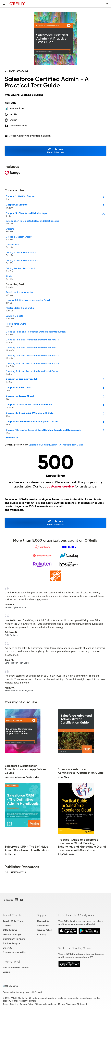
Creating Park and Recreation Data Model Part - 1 (32, 341)
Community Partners (14, 938)
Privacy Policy (44, 929)
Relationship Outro (16, 325)
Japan (6, 971)
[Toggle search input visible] (107, 3)
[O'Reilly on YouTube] (21, 899)
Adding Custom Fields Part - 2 (22, 262)
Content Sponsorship (14, 952)
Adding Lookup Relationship (21, 269)
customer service (60, 486)
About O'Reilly (12, 915)
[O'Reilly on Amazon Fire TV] (69, 966)
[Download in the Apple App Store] (67, 933)
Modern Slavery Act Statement (72, 1004)
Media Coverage (12, 934)
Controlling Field (15, 285)
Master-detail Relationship (20, 309)
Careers (7, 925)
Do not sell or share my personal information (23, 992)
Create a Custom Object (19, 238)
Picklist (9, 277)
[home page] (17, 3)
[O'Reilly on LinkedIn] (16, 899)
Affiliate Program (12, 943)
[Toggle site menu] (3, 3)
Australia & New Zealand (16, 967)
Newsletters (43, 925)
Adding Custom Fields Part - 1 (21, 254)
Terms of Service (10, 1004)
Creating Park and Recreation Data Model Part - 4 (32, 365)
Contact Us (43, 920)
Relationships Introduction (20, 293)
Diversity (7, 947)
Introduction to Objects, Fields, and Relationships (32, 222)
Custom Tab (12, 246)
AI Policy (41, 934)
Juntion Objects (14, 317)
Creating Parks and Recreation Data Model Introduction (36, 333)
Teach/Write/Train (13, 920)
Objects (10, 230)
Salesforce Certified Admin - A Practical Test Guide (56, 444)
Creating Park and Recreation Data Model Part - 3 (32, 357)
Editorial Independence (45, 1004)
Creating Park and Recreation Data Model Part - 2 (32, 349)
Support (42, 915)
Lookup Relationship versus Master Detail (28, 301)
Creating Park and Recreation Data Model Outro (32, 372)
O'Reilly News (10, 929)
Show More (12, 437)
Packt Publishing (18, 125)
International (11, 961)
